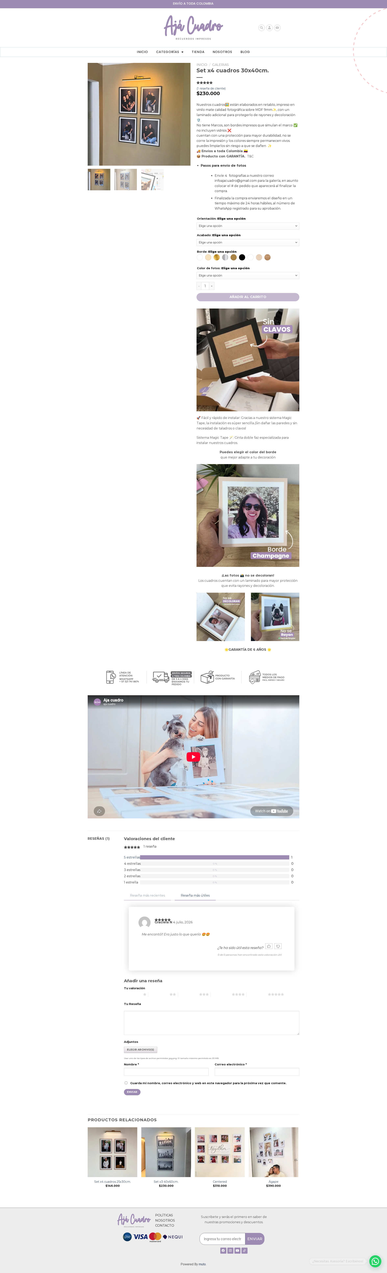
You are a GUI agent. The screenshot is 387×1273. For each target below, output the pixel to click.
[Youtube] (237, 1251)
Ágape (273, 1182)
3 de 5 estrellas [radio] (188, 994)
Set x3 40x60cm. (166, 1182)
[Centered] (220, 1152)
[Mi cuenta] (269, 28)
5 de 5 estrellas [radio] (257, 994)
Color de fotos (223, 268)
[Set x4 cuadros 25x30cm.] (112, 1152)
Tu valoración (134, 988)
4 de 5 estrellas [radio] (221, 994)
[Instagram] (230, 1251)
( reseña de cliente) (211, 88)
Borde (217, 251)
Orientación (221, 218)
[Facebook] (223, 1251)
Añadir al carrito (248, 297)
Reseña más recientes (147, 895)
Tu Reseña (132, 1004)
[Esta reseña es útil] (269, 946)
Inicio (142, 52)
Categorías (167, 52)
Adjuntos (131, 1042)
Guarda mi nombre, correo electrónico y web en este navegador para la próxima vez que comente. (208, 1083)
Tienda (198, 52)
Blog (245, 52)
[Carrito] (277, 28)
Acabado (219, 235)
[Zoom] (93, 161)
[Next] (183, 114)
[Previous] (94, 114)
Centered (220, 1182)
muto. (202, 1264)
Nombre (131, 1064)
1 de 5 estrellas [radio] (132, 994)
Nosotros (222, 52)
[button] (375, 1261)
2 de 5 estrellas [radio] (159, 994)
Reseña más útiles (195, 895)
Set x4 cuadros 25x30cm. (112, 1182)
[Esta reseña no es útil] (278, 946)
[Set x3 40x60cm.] (166, 1152)
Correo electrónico (231, 1064)
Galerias (220, 65)
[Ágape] (274, 1152)
